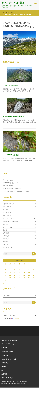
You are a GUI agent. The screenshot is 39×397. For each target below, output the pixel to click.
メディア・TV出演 (8, 204)
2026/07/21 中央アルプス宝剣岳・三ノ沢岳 (16, 191)
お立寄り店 (6, 236)
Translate (16, 318)
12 (15, 272)
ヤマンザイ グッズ (8, 247)
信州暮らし (6, 233)
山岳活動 (5, 224)
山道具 (5, 230)
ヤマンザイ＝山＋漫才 (13, 2)
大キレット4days (10, 85)
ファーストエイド (8, 227)
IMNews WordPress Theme (17, 383)
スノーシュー (7, 212)
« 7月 (4, 283)
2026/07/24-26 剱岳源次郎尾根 (12, 188)
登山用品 (5, 209)
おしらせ (5, 244)
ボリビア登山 (7, 215)
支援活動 (5, 241)
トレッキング (7, 207)
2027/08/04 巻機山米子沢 (13, 116)
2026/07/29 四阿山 (11, 155)
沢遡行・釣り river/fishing (10, 221)
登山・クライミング (9, 218)
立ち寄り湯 (6, 239)
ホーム (5, 12)
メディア (10, 12)
